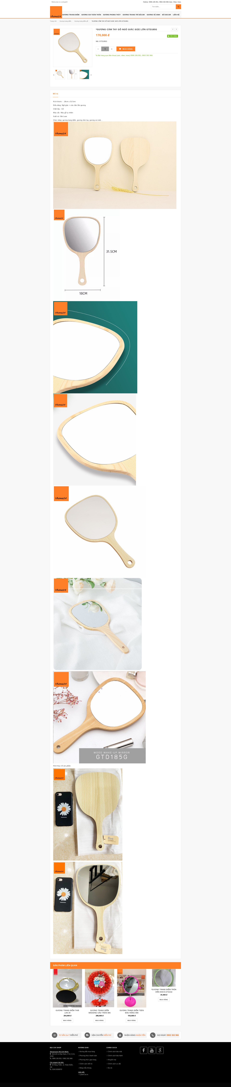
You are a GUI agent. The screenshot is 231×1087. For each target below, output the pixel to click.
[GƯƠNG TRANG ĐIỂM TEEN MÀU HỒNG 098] (131, 988)
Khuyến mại (112, 1060)
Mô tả (55, 94)
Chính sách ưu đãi (114, 1064)
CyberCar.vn (84, 1074)
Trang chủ (53, 21)
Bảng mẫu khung (85, 1068)
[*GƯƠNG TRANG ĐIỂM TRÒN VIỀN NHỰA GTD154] (163, 978)
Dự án (110, 1068)
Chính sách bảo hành (115, 1056)
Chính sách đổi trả (86, 1064)
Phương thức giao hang (88, 1060)
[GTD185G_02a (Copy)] (72, 74)
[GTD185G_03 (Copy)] (84, 74)
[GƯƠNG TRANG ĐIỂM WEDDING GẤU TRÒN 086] (99, 988)
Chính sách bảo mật (115, 1051)
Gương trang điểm (65, 21)
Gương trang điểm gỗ (81, 21)
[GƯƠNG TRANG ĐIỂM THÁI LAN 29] (67, 988)
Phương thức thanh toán (88, 1056)
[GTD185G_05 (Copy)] (60, 74)
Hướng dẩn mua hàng (87, 1051)
